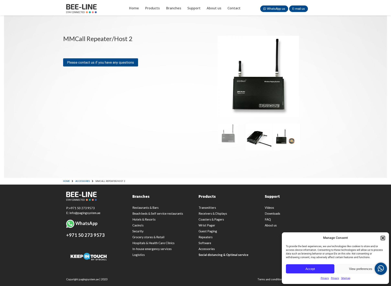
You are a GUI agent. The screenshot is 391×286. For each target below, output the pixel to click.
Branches (173, 8)
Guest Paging (208, 231)
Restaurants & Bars (145, 207)
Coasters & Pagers (211, 219)
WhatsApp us (276, 9)
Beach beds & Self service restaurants (157, 213)
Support (194, 8)
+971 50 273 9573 (85, 235)
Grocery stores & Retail (148, 237)
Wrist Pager (207, 225)
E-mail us (298, 9)
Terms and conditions (270, 279)
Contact (234, 8)
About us (214, 8)
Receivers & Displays (213, 213)
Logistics (138, 255)
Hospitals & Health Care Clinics (153, 243)
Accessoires (82, 181)
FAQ (268, 219)
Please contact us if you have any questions (100, 62)
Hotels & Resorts (144, 219)
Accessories (207, 249)
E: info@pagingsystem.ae (83, 213)
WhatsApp (86, 223)
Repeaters (206, 237)
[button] (383, 238)
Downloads (272, 213)
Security (138, 231)
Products (152, 8)
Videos (269, 207)
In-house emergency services (152, 249)
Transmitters (207, 207)
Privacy (325, 278)
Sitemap (345, 278)
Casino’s (138, 225)
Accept (310, 269)
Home (134, 8)
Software (205, 243)
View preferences (360, 269)
